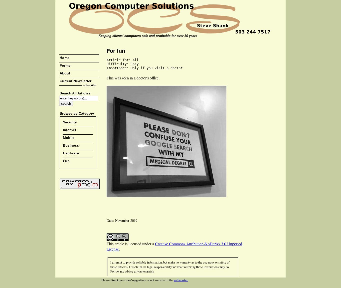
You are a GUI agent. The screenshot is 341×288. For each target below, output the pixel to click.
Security (70, 122)
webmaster (181, 280)
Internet (69, 130)
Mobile (68, 138)
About (65, 73)
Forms (65, 65)
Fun (66, 161)
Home (64, 58)
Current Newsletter (75, 81)
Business (71, 145)
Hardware (71, 153)
